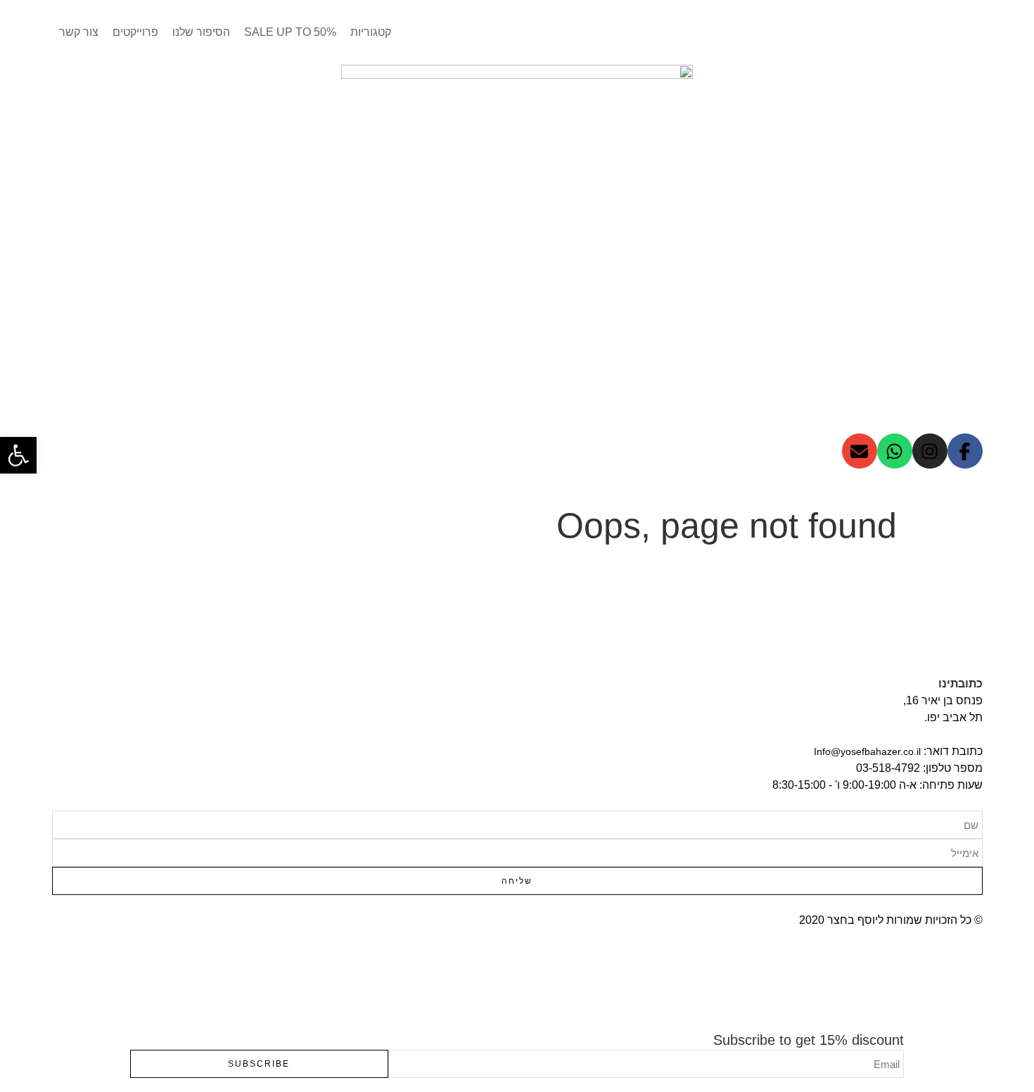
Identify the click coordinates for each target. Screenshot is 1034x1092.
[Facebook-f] (965, 451)
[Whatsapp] (894, 451)
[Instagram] (929, 451)
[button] (18, 455)
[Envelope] (859, 451)
